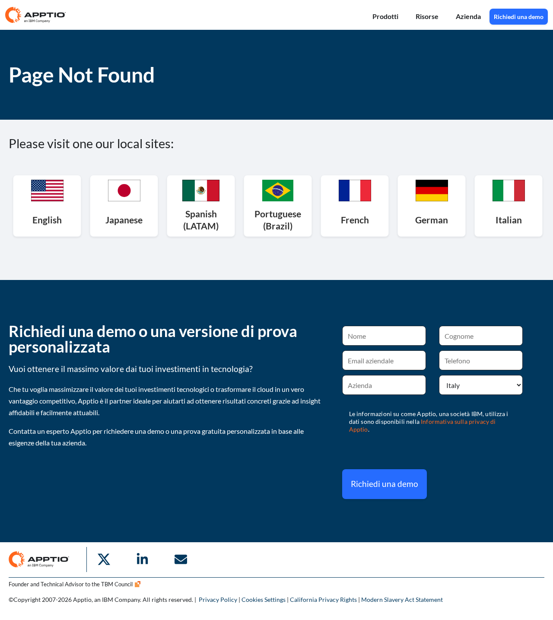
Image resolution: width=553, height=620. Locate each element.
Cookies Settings (264, 599)
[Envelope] (180, 559)
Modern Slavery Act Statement (402, 599)
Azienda (468, 16)
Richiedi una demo (384, 484)
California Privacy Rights (323, 599)
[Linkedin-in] (142, 559)
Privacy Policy (218, 599)
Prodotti (385, 16)
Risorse (427, 16)
